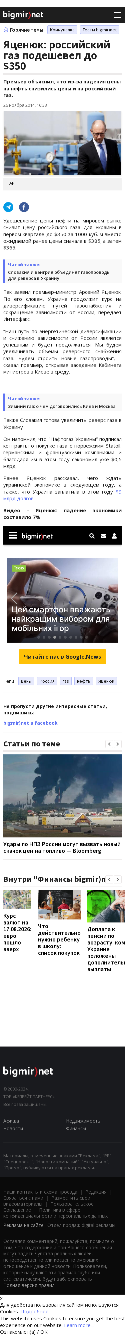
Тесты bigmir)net (100, 30)
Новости (13, 1128)
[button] (109, 744)
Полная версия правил (29, 1285)
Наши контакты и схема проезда (40, 1192)
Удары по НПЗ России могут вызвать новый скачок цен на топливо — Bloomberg (62, 847)
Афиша (11, 1121)
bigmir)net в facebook (30, 723)
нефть (83, 681)
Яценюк (106, 681)
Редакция (96, 1192)
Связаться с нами (23, 1198)
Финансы (76, 1128)
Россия (47, 681)
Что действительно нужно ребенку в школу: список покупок (59, 939)
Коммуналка (62, 30)
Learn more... (79, 1325)
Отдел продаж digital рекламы (81, 1225)
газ (66, 681)
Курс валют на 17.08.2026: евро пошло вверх (17, 932)
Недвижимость (83, 1121)
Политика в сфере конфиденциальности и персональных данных (55, 1213)
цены (26, 681)
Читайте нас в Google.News (62, 656)
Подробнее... (36, 1311)
